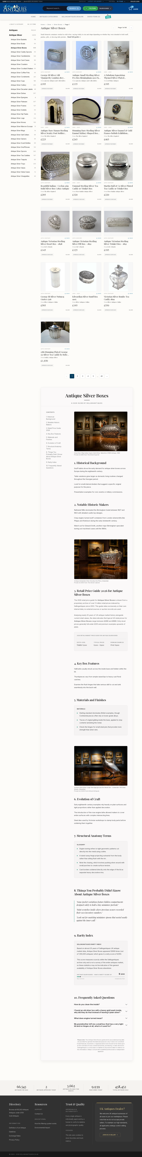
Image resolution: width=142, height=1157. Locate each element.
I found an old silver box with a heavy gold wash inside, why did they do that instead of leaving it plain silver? (98, 1011)
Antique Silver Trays (23, 164)
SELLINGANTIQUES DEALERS (72, 16)
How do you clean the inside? (87, 1004)
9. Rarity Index (51, 462)
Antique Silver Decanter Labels (23, 89)
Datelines (12, 1132)
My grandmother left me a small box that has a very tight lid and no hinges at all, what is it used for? (98, 1025)
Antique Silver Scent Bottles (23, 143)
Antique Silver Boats (23, 44)
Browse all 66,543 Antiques (19, 1109)
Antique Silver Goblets (23, 110)
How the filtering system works (45, 1123)
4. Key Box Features (53, 434)
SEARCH (72, 8)
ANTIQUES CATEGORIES (49, 16)
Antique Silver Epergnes (23, 97)
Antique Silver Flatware (23, 102)
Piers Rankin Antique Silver (84, 191)
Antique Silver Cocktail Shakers (23, 68)
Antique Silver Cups (23, 81)
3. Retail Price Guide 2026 (53, 429)
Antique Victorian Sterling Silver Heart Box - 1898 (53, 242)
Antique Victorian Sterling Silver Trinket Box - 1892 (116, 242)
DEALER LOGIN (135, 1)
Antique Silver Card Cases (23, 60)
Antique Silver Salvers (23, 139)
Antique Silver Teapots (23, 159)
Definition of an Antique (17, 1128)
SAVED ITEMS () (93, 16)
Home (43, 24)
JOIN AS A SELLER (109, 1135)
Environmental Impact (42, 1128)
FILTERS (91, 8)
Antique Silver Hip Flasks (23, 114)
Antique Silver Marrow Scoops (23, 126)
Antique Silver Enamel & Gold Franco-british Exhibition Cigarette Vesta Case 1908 (118, 133)
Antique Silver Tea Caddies (23, 155)
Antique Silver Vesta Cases (23, 172)
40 (102, 376)
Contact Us (39, 1114)
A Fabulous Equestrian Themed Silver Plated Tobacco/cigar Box (114, 78)
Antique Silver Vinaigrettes (23, 176)
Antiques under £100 (16, 1113)
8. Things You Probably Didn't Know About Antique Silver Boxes (54, 455)
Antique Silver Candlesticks (23, 56)
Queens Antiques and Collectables (54, 81)
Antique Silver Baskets (23, 39)
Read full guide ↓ (74, 37)
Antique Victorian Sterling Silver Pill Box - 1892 (84, 242)
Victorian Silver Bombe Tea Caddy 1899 (116, 298)
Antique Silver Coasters (23, 64)
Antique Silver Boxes (23, 48)
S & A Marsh (48, 247)
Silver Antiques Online (51, 302)
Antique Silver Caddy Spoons (23, 52)
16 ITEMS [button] (120, 1)
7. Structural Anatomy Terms (53, 448)
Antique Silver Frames (23, 106)
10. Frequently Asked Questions (53, 467)
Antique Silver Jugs (23, 118)
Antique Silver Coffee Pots (23, 73)
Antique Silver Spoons (23, 151)
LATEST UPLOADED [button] (95, 1)
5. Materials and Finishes (52, 438)
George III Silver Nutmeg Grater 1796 (52, 298)
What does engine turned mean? (88, 1018)
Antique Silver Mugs (23, 130)
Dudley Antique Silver (51, 357)
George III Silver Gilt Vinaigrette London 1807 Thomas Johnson (52, 78)
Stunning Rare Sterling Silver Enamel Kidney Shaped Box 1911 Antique (86, 133)
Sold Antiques (14, 1116)
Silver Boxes (58, 24)
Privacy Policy (14, 1140)
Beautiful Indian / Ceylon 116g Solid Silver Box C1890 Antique (55, 187)
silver (68, 88)
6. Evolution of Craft (53, 443)
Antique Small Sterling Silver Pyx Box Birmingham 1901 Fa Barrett (86, 78)
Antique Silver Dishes (23, 93)
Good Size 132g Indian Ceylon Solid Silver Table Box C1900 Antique (95, 453)
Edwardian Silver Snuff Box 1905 (85, 298)
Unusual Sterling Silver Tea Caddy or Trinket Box (85, 187)
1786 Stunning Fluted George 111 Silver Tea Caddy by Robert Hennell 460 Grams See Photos (55, 355)
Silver (49, 24)
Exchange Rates (15, 1136)
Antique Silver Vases (23, 168)
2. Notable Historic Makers (52, 423)
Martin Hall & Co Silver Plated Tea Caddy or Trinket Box (118, 187)
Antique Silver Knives (23, 122)
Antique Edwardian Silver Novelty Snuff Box (87, 581)
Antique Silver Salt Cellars (23, 135)
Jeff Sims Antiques (113, 81)
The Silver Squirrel (50, 136)
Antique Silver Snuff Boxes (23, 147)
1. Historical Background (50, 418)
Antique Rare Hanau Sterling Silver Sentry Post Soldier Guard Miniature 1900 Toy (54, 133)
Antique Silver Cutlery (23, 85)
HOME (33, 16)
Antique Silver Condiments (23, 77)
